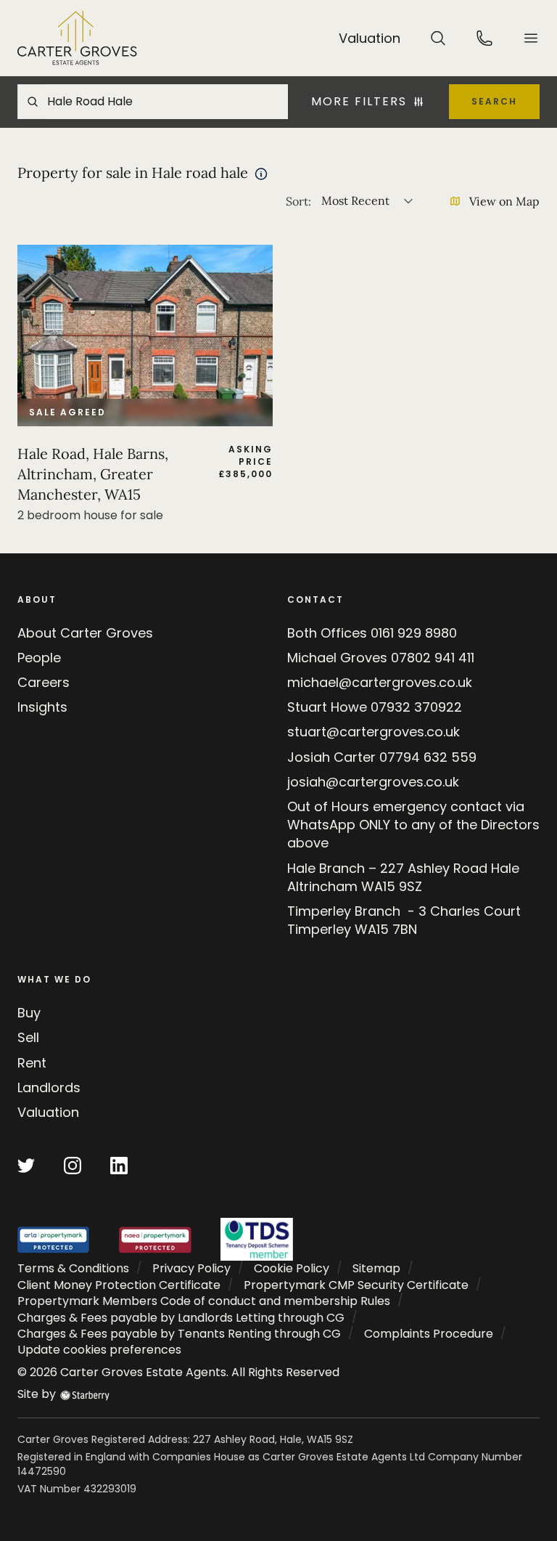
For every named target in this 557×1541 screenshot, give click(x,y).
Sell (28, 1037)
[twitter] (26, 1165)
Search (494, 101)
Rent (31, 1063)
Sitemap (376, 1268)
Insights (42, 707)
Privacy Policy (191, 1268)
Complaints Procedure (428, 1333)
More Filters (359, 102)
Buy (29, 1013)
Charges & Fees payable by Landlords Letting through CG (180, 1317)
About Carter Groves (85, 633)
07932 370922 (416, 707)
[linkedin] (119, 1165)
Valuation (48, 1112)
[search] (438, 37)
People (39, 657)
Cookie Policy (291, 1268)
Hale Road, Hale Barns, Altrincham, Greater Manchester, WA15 (92, 473)
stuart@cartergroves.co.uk (373, 732)
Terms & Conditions (73, 1268)
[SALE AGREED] (145, 335)
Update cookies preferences (99, 1349)
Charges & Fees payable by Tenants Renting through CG (179, 1333)
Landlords (49, 1087)
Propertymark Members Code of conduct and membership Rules (203, 1301)
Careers (43, 682)
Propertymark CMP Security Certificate (356, 1285)
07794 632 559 (427, 757)
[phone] (484, 37)
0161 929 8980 (414, 633)
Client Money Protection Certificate (118, 1285)
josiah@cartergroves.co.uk (373, 782)
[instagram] (72, 1165)
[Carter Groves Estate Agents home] (77, 38)
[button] (531, 38)
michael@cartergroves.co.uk (379, 682)
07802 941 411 (432, 657)
